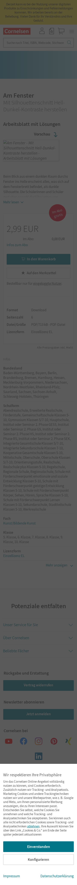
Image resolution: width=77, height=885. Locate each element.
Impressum (11, 876)
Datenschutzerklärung (57, 876)
